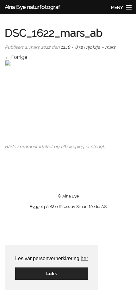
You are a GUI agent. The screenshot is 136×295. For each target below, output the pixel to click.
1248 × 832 (72, 47)
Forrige (16, 57)
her (84, 258)
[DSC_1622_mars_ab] (68, 102)
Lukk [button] (51, 273)
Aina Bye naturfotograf (32, 7)
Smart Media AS (91, 206)
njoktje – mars (100, 47)
